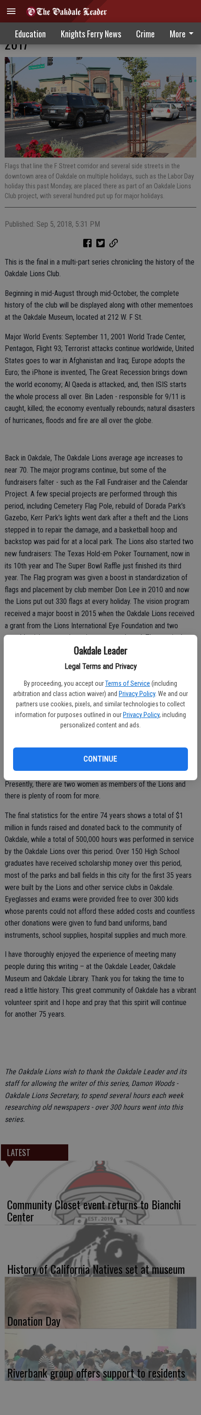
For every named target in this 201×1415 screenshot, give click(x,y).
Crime (145, 34)
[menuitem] (145, 33)
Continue (100, 758)
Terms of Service (127, 683)
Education (30, 34)
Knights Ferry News (91, 34)
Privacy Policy (137, 693)
